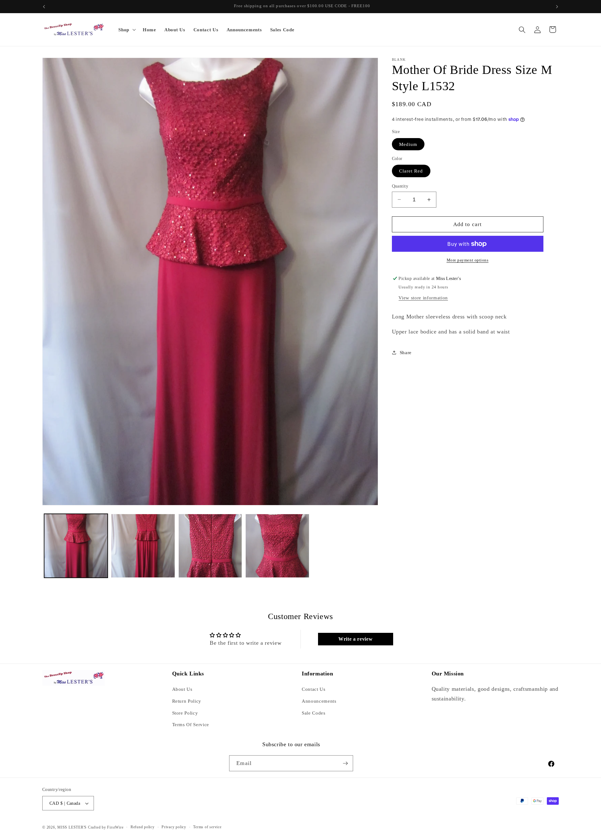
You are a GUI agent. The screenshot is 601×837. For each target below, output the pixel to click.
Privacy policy (174, 827)
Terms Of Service (190, 724)
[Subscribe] (345, 763)
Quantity (400, 186)
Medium (408, 144)
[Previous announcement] (44, 6)
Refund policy (143, 827)
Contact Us (314, 689)
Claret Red (411, 170)
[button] (126, 30)
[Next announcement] (557, 6)
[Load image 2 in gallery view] (143, 546)
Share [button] (406, 352)
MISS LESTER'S (72, 827)
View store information (423, 297)
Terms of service (207, 827)
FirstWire (115, 827)
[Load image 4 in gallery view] (277, 546)
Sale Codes (314, 713)
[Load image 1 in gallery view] (76, 546)
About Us (182, 689)
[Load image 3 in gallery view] (210, 546)
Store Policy (185, 713)
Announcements (319, 701)
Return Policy (187, 701)
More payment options (468, 260)
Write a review (355, 639)
